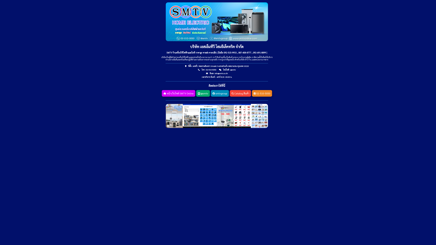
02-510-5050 (211, 70)
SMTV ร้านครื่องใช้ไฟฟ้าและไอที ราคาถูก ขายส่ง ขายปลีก (191, 52)
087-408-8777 (244, 52)
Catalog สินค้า (241, 93)
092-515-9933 (230, 52)
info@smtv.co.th (221, 73)
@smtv (233, 70)
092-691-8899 (259, 52)
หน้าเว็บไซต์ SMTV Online (180, 93)
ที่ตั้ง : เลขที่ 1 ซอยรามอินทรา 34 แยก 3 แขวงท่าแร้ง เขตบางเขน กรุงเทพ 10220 (218, 66)
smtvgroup (221, 93)
